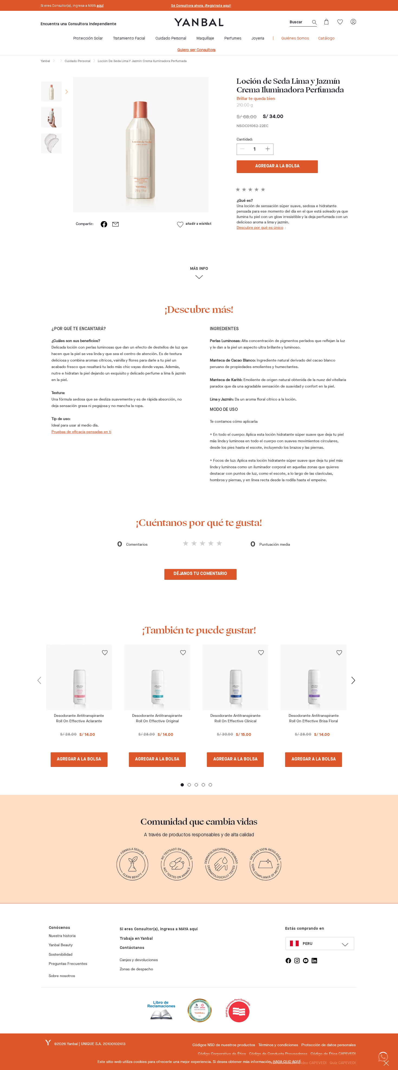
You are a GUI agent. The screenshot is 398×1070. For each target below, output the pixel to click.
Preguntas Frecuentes (68, 963)
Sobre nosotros (62, 975)
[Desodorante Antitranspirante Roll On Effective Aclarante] (79, 678)
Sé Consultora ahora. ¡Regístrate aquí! (201, 6)
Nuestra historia (62, 935)
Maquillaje (205, 38)
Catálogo (326, 38)
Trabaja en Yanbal (136, 939)
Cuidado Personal (170, 38)
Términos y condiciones (278, 1045)
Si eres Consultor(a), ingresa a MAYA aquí (159, 929)
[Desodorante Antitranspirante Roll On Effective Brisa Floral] (313, 678)
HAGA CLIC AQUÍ (287, 1061)
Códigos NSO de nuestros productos (224, 1045)
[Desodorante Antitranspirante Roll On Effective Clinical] (236, 678)
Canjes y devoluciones (139, 959)
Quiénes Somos (295, 38)
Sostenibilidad (60, 954)
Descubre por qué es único (260, 227)
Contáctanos (132, 948)
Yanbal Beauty (61, 945)
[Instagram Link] (297, 960)
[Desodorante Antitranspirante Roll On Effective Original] (157, 678)
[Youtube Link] (305, 960)
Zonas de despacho (136, 969)
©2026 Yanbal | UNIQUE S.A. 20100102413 (89, 1043)
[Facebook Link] (288, 960)
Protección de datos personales (328, 1045)
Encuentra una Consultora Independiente (78, 24)
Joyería (258, 38)
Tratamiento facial (129, 38)
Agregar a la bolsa (277, 166)
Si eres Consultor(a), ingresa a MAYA (72, 6)
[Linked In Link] (314, 960)
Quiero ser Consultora (196, 50)
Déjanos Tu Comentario (200, 574)
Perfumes (232, 38)
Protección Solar (88, 38)
